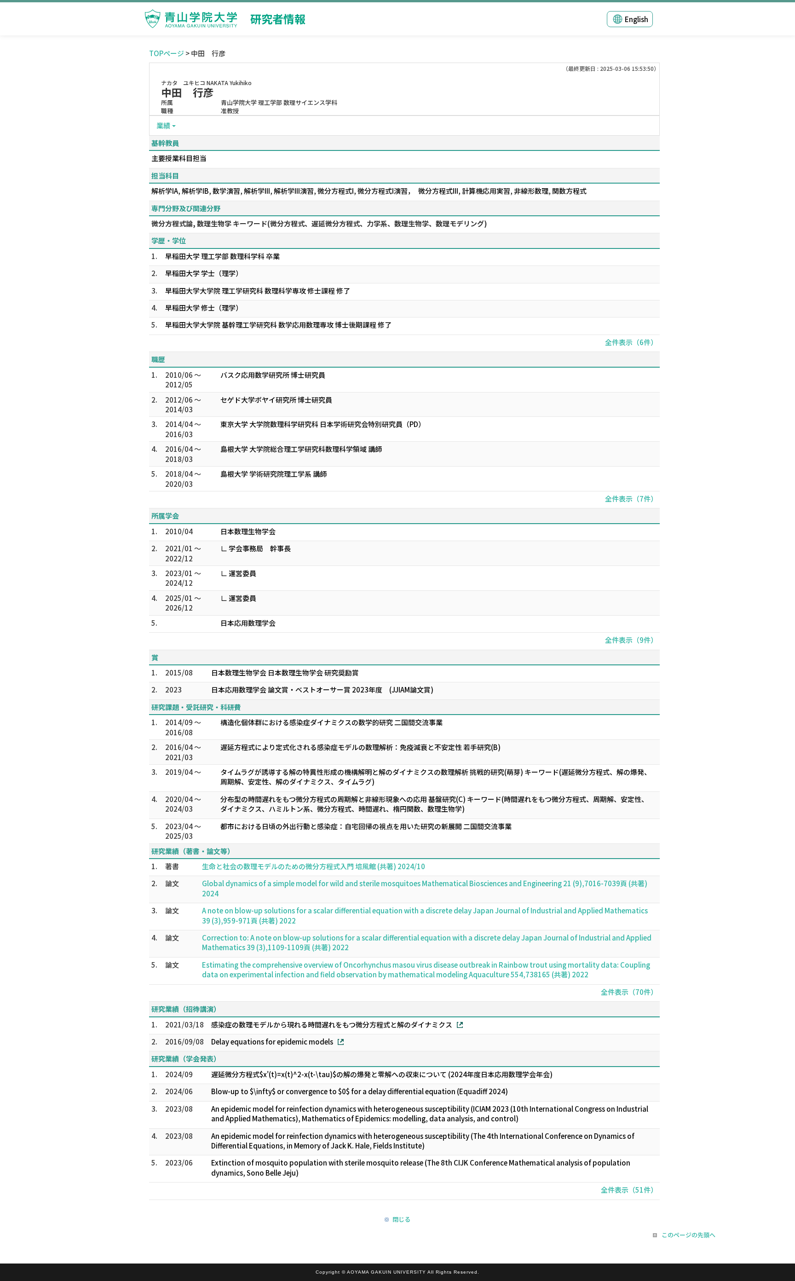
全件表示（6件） (631, 342)
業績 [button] (163, 125)
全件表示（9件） (631, 640)
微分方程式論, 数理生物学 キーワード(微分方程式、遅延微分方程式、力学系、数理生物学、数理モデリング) (319, 223)
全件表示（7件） (631, 498)
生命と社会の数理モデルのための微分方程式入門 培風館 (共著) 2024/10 (313, 866)
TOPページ (166, 53)
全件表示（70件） (629, 992)
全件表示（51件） (629, 1189)
